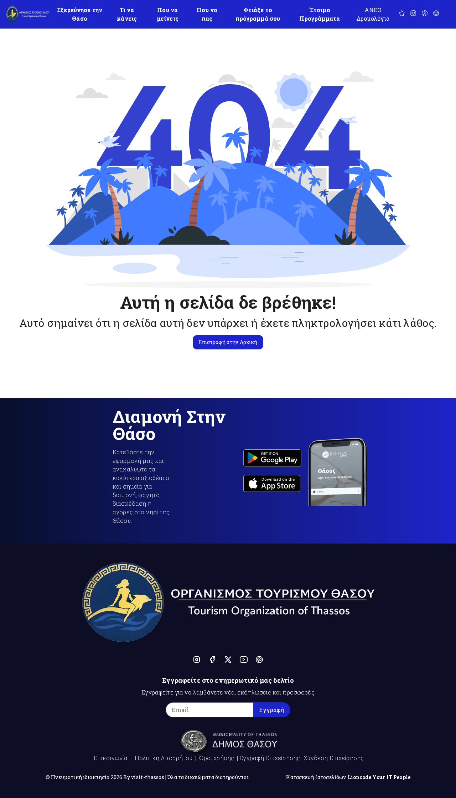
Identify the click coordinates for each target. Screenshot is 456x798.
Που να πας (207, 14)
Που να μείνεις (167, 14)
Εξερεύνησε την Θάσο (79, 14)
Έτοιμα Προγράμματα (319, 14)
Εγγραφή (271, 709)
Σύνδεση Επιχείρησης (334, 758)
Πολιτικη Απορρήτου (164, 758)
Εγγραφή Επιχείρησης (269, 758)
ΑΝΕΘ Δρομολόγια (373, 14)
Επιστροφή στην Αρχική (227, 342)
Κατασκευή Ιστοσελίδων (316, 777)
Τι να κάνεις (127, 14)
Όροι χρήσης (216, 758)
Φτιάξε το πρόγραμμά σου (257, 14)
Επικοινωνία (111, 758)
